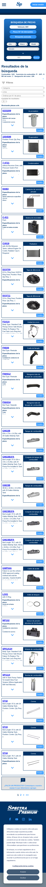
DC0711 (6, 295)
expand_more (12, 125)
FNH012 (6, 374)
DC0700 (6, 269)
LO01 (5, 594)
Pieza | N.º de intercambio (23, 32)
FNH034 (6, 402)
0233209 (6, 110)
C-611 (5, 217)
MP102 (5, 620)
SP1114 (6, 675)
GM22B (6, 430)
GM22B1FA (8, 457)
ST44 (5, 753)
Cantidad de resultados (10, 98)
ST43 (5, 727)
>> (27, 795)
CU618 (5, 243)
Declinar (23, 878)
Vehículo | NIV (23, 27)
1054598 (6, 136)
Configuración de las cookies (23, 866)
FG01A (6, 321)
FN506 (5, 348)
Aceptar (23, 872)
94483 (5, 189)
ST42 (5, 701)
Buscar (36, 58)
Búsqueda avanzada (23, 37)
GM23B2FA (8, 539)
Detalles (40, 130)
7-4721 (5, 163)
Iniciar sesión (38, 5)
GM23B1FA (8, 511)
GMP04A (7, 568)
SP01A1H (7, 649)
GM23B (6, 485)
